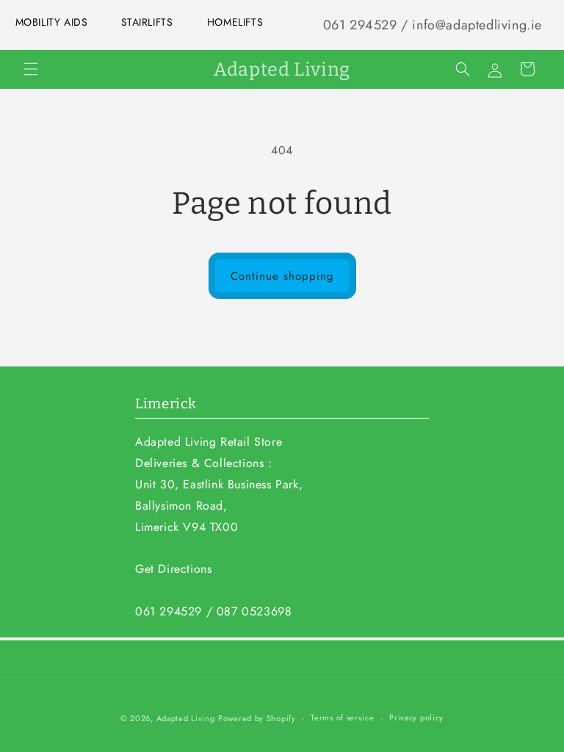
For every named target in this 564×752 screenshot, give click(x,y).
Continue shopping (282, 276)
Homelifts (235, 22)
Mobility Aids (51, 22)
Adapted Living (185, 718)
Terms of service (342, 717)
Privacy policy (416, 717)
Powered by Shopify (257, 718)
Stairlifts (147, 22)
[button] (31, 69)
